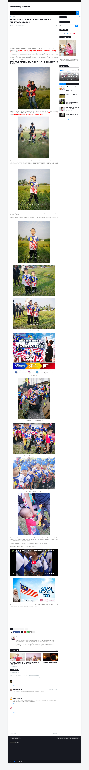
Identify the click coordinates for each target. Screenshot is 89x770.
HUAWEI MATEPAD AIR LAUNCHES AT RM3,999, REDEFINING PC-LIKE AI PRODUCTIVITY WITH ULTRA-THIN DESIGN (69, 75)
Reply (14, 685)
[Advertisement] (34, 37)
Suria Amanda (17, 698)
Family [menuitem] (45, 13)
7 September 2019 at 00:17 (53, 708)
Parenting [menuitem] (29, 13)
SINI (47, 59)
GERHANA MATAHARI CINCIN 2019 (50, 662)
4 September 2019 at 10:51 (53, 689)
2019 (14, 16)
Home (11, 1)
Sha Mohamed (17, 689)
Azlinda (18, 637)
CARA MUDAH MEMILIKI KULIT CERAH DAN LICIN (32, 663)
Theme (27, 761)
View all (56, 650)
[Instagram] (71, 33)
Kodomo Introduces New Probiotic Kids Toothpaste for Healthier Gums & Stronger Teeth (72, 88)
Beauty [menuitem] (17, 13)
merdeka (22, 628)
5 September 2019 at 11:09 (53, 698)
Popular (62, 83)
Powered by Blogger (65, 119)
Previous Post (13, 733)
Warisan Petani (18, 681)
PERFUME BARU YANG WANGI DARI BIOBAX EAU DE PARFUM (72, 114)
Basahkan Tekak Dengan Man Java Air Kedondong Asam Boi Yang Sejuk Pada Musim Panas (72, 101)
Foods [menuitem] (35, 13)
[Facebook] (64, 33)
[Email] (30, 632)
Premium (16, 761)
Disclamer (16, 1)
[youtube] (74, 33)
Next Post (55, 733)
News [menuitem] (40, 13)
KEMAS (18, 628)
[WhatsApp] (28, 632)
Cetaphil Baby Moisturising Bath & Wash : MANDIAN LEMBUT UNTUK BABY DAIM (17, 663)
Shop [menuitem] (51, 13)
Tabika (26, 628)
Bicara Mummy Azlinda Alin (20, 7)
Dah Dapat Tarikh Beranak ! (72, 94)
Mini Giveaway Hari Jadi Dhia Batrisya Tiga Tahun (72, 108)
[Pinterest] (25, 632)
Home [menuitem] (12, 13)
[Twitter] (22, 632)
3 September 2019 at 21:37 (53, 681)
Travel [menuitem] (23, 13)
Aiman (15, 708)
